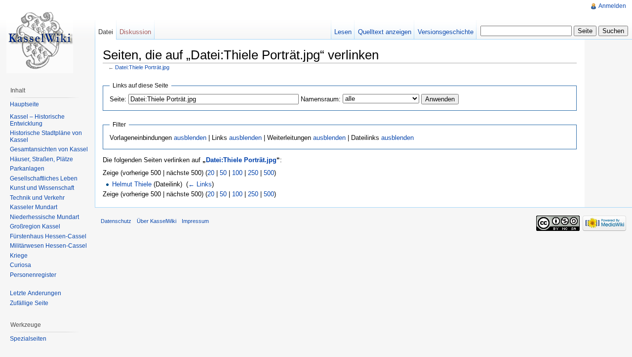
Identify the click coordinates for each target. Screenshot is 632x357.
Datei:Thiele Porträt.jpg (142, 67)
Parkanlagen (27, 168)
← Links (200, 184)
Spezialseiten (28, 338)
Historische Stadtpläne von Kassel (46, 136)
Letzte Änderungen (35, 293)
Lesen (343, 32)
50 (223, 173)
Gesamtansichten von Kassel (49, 149)
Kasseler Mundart (33, 207)
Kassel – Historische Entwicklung (37, 120)
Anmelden (612, 5)
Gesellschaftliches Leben (44, 178)
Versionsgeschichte (446, 32)
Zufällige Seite (29, 303)
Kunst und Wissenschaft (42, 187)
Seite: (118, 99)
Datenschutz (116, 221)
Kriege (19, 255)
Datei (105, 32)
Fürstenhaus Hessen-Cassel (48, 236)
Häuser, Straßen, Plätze (41, 159)
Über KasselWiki (156, 221)
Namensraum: (321, 99)
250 (253, 173)
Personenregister (33, 274)
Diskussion (135, 32)
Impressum (195, 221)
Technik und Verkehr (37, 197)
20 (210, 173)
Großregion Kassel (35, 226)
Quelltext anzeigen (384, 32)
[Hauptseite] (39, 39)
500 (269, 173)
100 (237, 173)
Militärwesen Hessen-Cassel (48, 245)
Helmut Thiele (132, 184)
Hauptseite (24, 104)
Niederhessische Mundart (44, 217)
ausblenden (190, 137)
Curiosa (20, 265)
